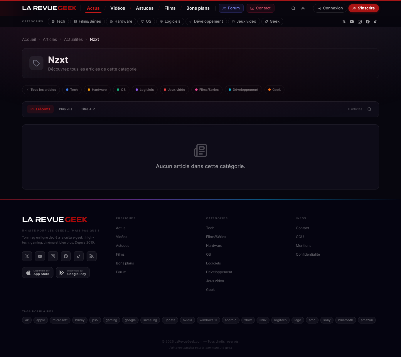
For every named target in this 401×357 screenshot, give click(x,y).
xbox (248, 320)
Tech (60, 21)
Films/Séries (90, 21)
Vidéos (117, 8)
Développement (208, 21)
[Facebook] (367, 21)
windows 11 (208, 320)
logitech (280, 320)
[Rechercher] (293, 8)
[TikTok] (375, 21)
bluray (80, 320)
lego (297, 320)
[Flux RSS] (92, 256)
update (170, 320)
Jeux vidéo (246, 21)
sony (327, 320)
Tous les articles (43, 90)
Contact (263, 8)
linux (263, 320)
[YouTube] (351, 21)
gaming (111, 320)
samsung (150, 320)
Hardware (123, 21)
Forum (234, 8)
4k (27, 320)
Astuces (145, 8)
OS (148, 21)
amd (312, 320)
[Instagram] (359, 21)
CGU (300, 236)
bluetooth (345, 320)
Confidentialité (308, 254)
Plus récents (40, 109)
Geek (274, 21)
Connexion (333, 8)
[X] (344, 21)
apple (40, 320)
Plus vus (65, 109)
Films (170, 8)
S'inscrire (366, 8)
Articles (50, 39)
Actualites (73, 39)
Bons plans (198, 8)
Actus (93, 8)
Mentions (303, 245)
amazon (367, 320)
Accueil (29, 39)
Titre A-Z (88, 109)
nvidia (187, 320)
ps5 (95, 320)
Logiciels (173, 21)
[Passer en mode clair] (303, 8)
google (130, 320)
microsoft (60, 320)
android (231, 320)
